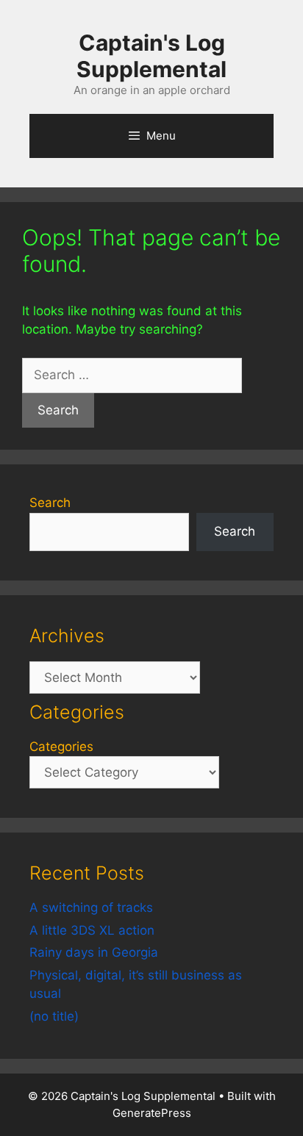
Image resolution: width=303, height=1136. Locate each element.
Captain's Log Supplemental (151, 55)
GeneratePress (152, 1113)
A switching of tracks (91, 907)
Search (50, 502)
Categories (61, 746)
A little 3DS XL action (91, 930)
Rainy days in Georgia (93, 952)
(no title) (54, 1016)
